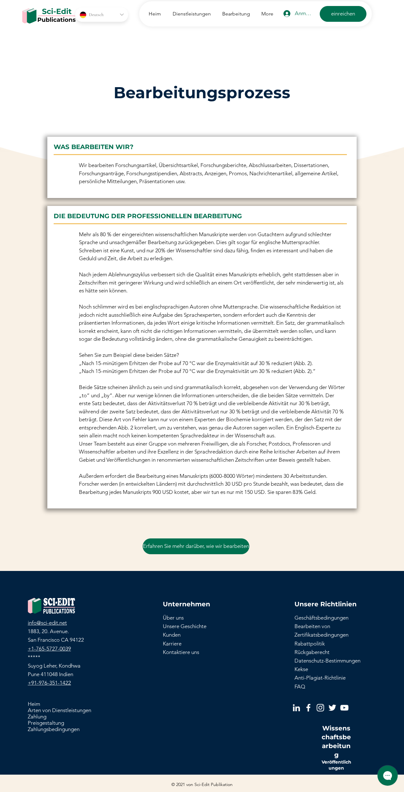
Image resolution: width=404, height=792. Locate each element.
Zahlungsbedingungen (54, 729)
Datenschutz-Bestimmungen (327, 660)
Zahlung (37, 716)
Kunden (172, 635)
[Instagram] (320, 708)
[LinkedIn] (296, 708)
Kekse (301, 669)
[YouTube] (344, 708)
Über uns (173, 618)
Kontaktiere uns (181, 652)
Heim (34, 704)
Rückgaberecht (312, 652)
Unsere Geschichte (184, 626)
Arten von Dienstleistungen (59, 710)
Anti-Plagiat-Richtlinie (320, 678)
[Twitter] (332, 708)
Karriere (172, 643)
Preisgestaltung (46, 723)
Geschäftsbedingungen (321, 618)
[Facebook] (308, 708)
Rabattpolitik (309, 643)
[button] (191, 14)
